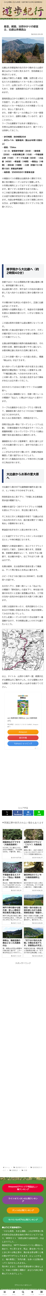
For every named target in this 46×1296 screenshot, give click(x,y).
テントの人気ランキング (23, 1210)
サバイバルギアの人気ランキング (23, 1220)
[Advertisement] (23, 235)
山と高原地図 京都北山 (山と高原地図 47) (22, 719)
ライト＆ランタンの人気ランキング (23, 1199)
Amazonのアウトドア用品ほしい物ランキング (23, 1188)
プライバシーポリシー (23, 1285)
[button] (41, 688)
